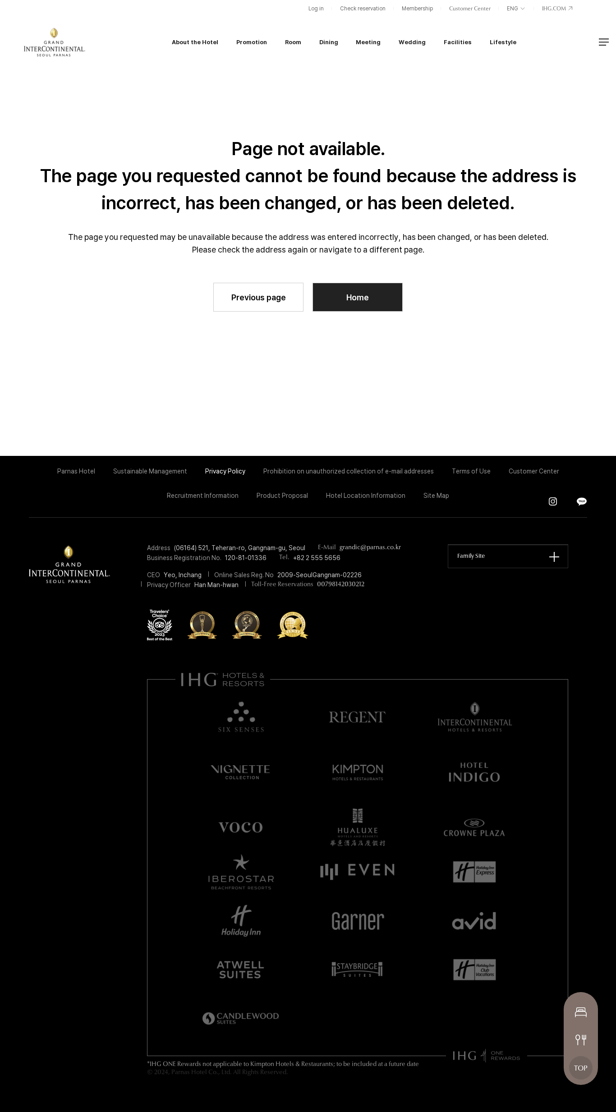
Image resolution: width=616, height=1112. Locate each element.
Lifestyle (503, 42)
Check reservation (363, 8)
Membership (417, 8)
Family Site (471, 556)
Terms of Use (471, 471)
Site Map (436, 495)
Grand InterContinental (54, 42)
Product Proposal (282, 495)
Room (293, 42)
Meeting (368, 42)
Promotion (251, 42)
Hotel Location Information (365, 495)
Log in (316, 8)
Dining (328, 42)
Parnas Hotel (76, 471)
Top (581, 1068)
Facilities (458, 42)
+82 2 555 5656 (316, 558)
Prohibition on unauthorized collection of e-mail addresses (348, 471)
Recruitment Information (203, 495)
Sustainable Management (150, 471)
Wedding (412, 42)
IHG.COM (554, 9)
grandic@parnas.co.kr (370, 548)
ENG (513, 8)
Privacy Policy (225, 471)
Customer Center (470, 9)
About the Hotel (195, 42)
